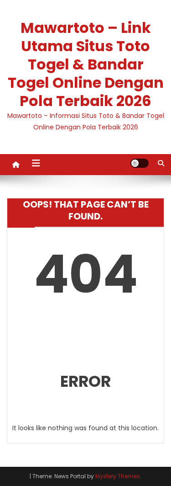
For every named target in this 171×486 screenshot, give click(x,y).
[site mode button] (139, 163)
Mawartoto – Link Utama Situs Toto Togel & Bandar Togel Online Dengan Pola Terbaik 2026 (86, 64)
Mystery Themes (117, 476)
